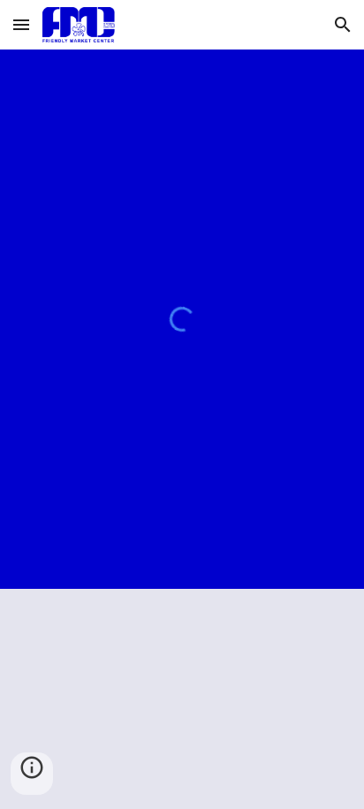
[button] (21, 24)
